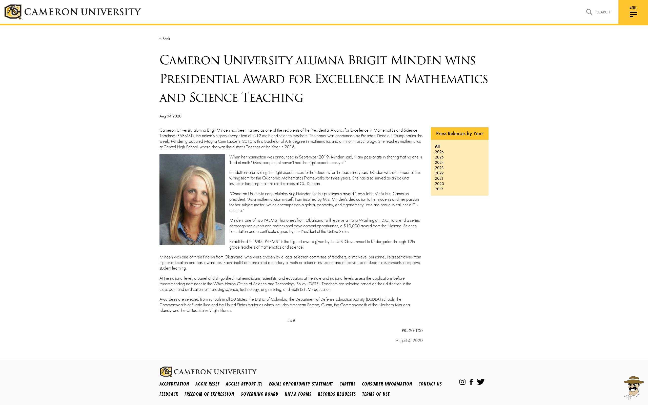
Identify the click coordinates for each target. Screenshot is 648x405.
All (437, 146)
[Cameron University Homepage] (72, 12)
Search (603, 12)
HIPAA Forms (298, 394)
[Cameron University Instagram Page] (462, 382)
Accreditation (174, 383)
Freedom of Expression (209, 394)
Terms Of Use (376, 394)
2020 (439, 183)
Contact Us (430, 383)
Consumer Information (387, 383)
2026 (439, 151)
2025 (439, 157)
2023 (439, 167)
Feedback (168, 394)
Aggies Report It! (244, 383)
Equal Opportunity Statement (301, 383)
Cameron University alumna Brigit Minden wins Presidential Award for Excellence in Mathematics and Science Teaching (323, 78)
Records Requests (337, 394)
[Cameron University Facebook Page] (471, 382)
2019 (439, 189)
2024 (439, 162)
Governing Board (259, 394)
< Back (164, 38)
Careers (347, 383)
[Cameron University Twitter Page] (480, 382)
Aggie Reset (207, 383)
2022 (439, 173)
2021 (439, 178)
